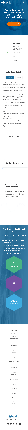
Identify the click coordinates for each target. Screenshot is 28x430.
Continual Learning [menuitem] (14, 338)
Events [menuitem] (14, 403)
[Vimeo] (11, 424)
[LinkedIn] (8, 424)
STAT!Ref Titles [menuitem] (14, 388)
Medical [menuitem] (14, 350)
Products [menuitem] (14, 365)
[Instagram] (16, 424)
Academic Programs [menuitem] (14, 333)
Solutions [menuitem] (14, 330)
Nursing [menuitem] (14, 352)
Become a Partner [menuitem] (14, 405)
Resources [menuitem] (14, 391)
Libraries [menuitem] (14, 341)
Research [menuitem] (14, 357)
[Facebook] (13, 424)
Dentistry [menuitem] (14, 347)
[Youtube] (20, 424)
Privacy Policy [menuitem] (9, 419)
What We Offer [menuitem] (14, 361)
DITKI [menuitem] (14, 369)
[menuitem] (14, 344)
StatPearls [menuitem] (14, 381)
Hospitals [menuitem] (14, 336)
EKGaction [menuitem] (14, 372)
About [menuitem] (14, 397)
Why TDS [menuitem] (14, 401)
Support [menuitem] (14, 393)
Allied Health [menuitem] (14, 345)
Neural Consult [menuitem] (13, 374)
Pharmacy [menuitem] (14, 355)
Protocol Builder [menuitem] (14, 379)
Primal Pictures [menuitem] (14, 377)
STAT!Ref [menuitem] (14, 384)
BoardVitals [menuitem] (14, 367)
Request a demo (13, 24)
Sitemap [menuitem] (16, 419)
